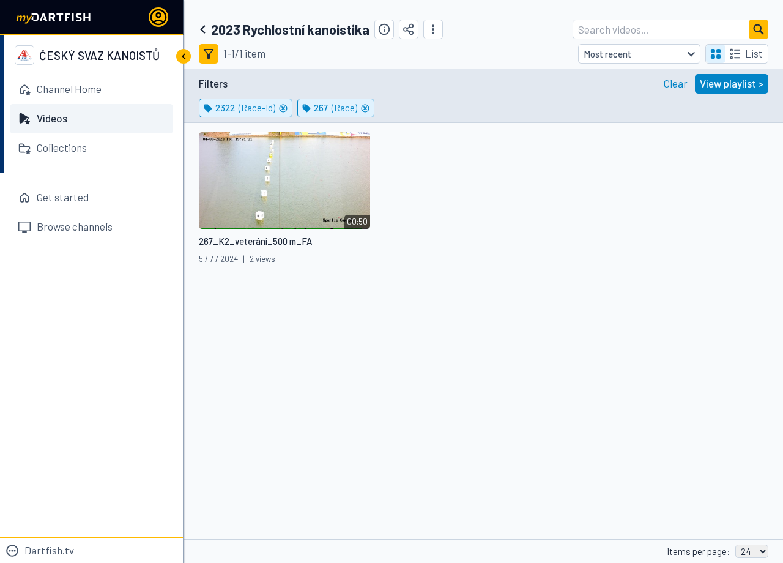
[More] (433, 29)
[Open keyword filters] (208, 54)
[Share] (408, 29)
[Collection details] (384, 29)
